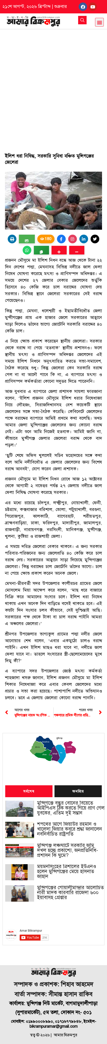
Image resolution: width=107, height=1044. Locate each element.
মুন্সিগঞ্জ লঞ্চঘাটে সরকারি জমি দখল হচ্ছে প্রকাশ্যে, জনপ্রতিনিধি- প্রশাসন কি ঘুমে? (67, 850)
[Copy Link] (41, 250)
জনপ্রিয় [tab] (78, 791)
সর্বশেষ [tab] (28, 791)
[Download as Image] (27, 239)
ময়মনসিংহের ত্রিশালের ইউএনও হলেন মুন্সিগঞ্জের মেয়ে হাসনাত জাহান (66, 871)
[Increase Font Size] (59, 250)
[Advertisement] (53, 85)
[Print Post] (12, 239)
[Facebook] (83, 6)
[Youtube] (92, 6)
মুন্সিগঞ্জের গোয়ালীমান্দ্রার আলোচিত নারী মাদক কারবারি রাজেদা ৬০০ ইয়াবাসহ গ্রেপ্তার (70, 892)
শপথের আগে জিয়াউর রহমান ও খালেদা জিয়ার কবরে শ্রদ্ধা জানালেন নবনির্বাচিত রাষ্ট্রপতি (69, 829)
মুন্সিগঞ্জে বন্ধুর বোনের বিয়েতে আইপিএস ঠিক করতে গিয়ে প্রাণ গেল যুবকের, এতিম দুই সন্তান (71, 808)
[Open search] (82, 20)
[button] (99, 22)
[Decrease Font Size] (76, 250)
